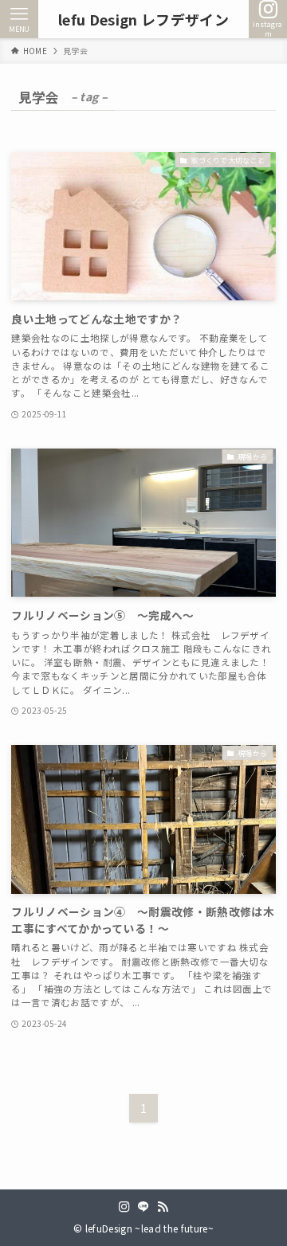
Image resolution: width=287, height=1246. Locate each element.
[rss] (162, 1207)
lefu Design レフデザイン (143, 19)
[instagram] (124, 1207)
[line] (143, 1207)
